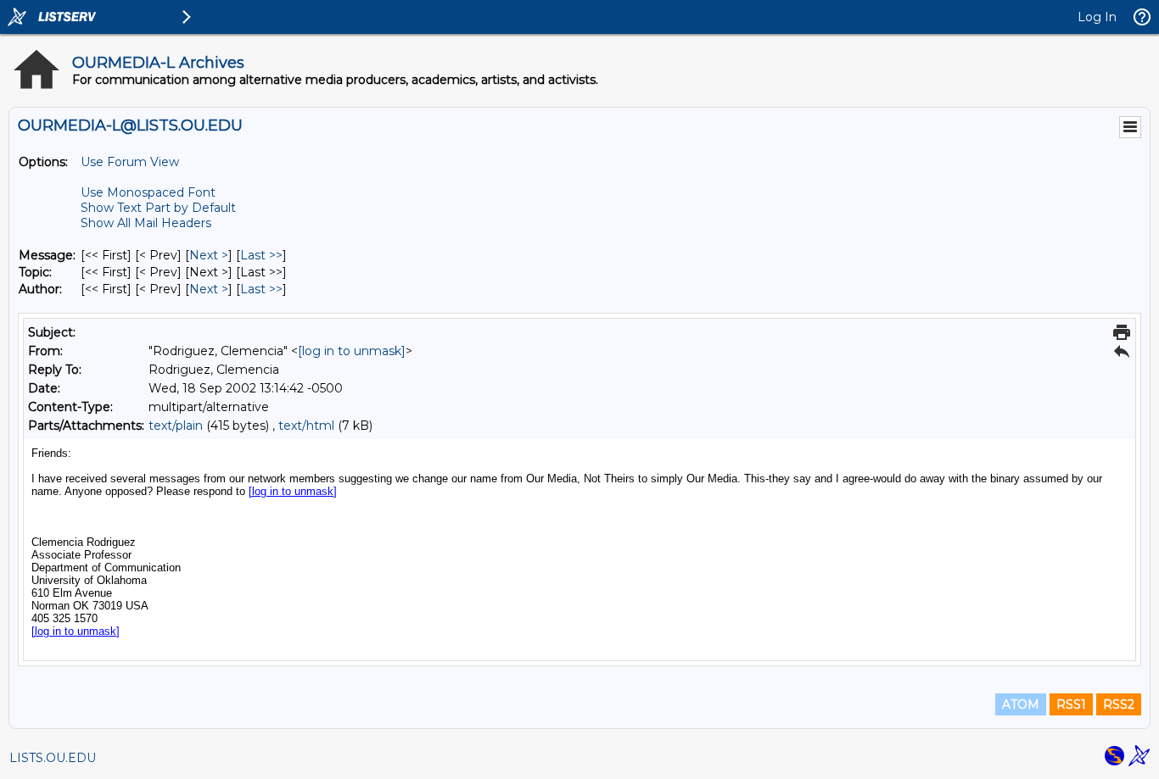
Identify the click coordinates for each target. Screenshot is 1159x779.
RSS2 (1118, 704)
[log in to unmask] (352, 351)
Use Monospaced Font (148, 192)
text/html (306, 425)
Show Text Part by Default (158, 207)
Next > (208, 255)
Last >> (261, 255)
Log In (1097, 17)
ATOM (1020, 704)
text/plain (175, 425)
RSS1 (1071, 704)
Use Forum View (130, 162)
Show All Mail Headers (146, 223)
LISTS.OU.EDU (52, 757)
